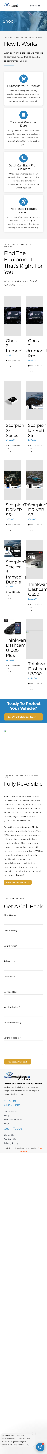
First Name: (10, 915)
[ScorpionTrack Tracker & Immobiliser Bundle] (12, 548)
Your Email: (10, 946)
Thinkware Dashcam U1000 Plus (16, 648)
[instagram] (14, 1101)
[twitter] (10, 1101)
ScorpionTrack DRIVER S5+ (20, 509)
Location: (9, 976)
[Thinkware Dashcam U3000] (34, 639)
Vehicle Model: (12, 1022)
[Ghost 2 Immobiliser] (12, 316)
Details (16, 361)
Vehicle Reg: (11, 992)
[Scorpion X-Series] (12, 400)
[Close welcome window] (34, 1433)
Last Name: (10, 930)
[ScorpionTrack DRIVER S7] (34, 480)
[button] (40, 1447)
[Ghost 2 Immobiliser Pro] (34, 316)
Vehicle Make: (12, 1007)
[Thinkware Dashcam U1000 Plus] (12, 627)
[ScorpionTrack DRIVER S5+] (12, 480)
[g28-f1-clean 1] (11, 3)
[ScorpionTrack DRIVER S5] (34, 400)
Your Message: (12, 1038)
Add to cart (9, 364)
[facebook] (5, 1101)
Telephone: (10, 961)
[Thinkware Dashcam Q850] (34, 559)
